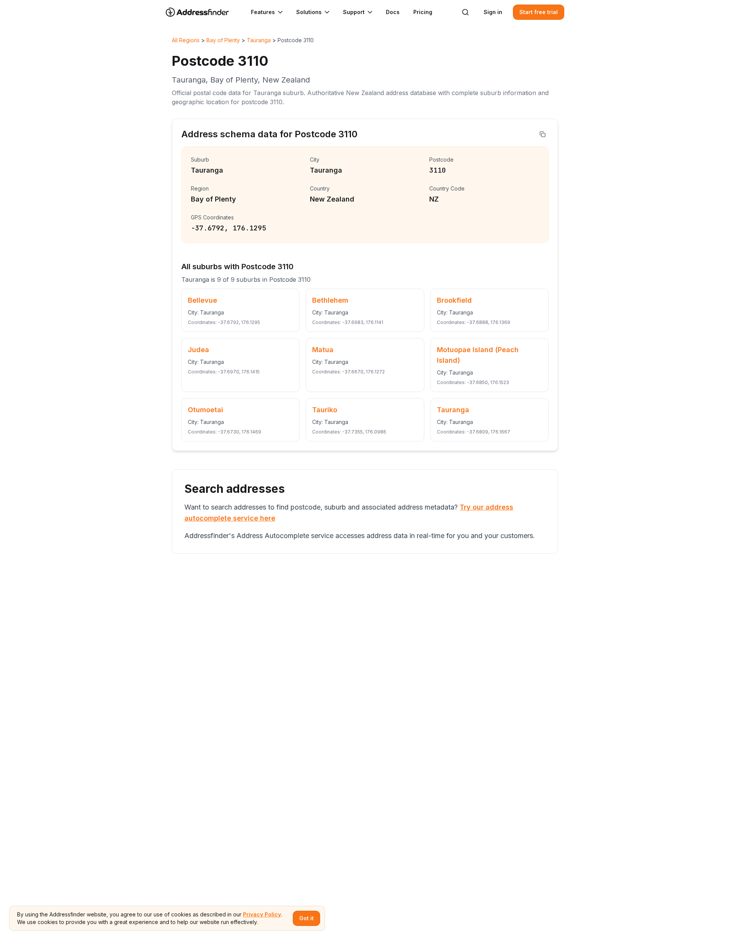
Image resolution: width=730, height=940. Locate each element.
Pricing (422, 12)
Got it (306, 918)
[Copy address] (542, 134)
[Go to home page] (202, 12)
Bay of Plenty (223, 40)
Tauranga (259, 40)
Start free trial (538, 12)
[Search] (465, 12)
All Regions (186, 40)
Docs (393, 12)
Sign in (493, 12)
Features (263, 12)
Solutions (309, 12)
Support (354, 12)
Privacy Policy (262, 914)
